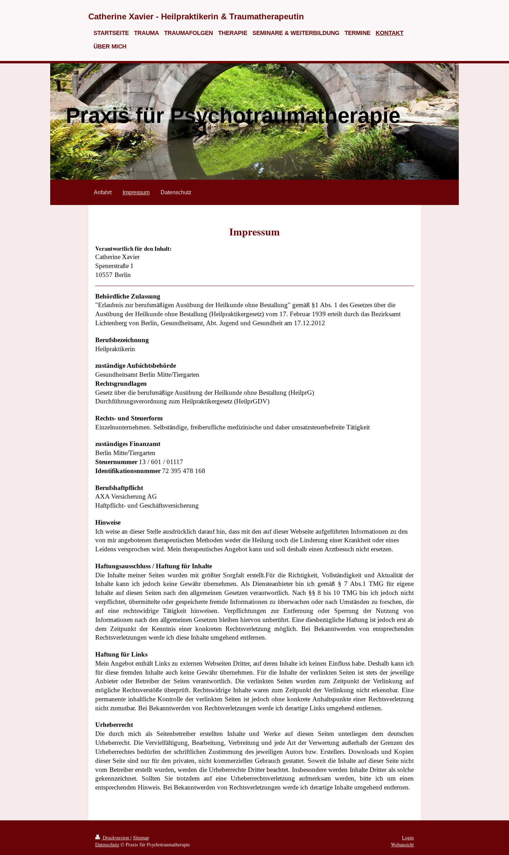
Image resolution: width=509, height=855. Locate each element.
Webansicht (402, 844)
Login (408, 837)
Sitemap (141, 837)
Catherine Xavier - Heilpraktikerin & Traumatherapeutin (196, 16)
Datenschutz (107, 844)
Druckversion (116, 837)
